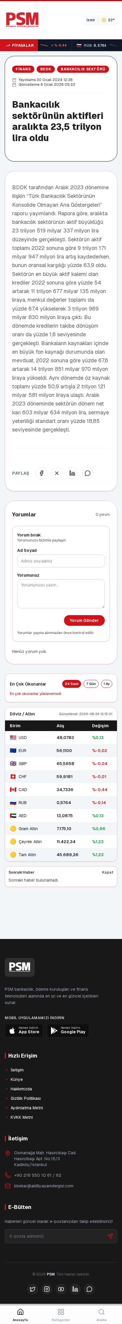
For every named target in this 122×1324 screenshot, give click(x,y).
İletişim (17, 1070)
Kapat (107, 872)
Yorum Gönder (84, 620)
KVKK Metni (22, 1117)
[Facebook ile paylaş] (41, 473)
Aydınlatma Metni (27, 1107)
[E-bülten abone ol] (110, 1236)
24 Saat (71, 684)
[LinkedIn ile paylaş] (72, 473)
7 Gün (91, 684)
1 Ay (107, 684)
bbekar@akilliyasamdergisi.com (43, 1186)
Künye (17, 1079)
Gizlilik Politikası (26, 1098)
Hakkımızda (21, 1089)
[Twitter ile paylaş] (57, 473)
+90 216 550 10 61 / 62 (37, 1175)
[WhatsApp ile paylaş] (88, 473)
